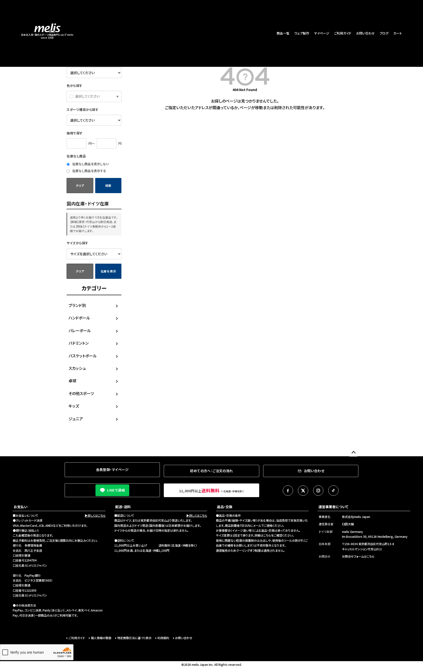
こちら (267, 535)
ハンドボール (79, 318)
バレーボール (80, 330)
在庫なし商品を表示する (88, 170)
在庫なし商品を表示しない (90, 164)
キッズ (74, 406)
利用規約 (163, 638)
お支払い (20, 506)
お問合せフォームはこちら (358, 556)
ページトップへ (353, 453)
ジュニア (76, 419)
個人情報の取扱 (101, 638)
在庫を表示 (108, 271)
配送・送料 (123, 506)
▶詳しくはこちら (95, 515)
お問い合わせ (365, 33)
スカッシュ (77, 368)
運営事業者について (333, 506)
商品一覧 (283, 33)
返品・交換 (224, 506)
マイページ (321, 33)
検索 (108, 185)
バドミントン (79, 343)
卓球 (72, 381)
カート (397, 33)
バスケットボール (83, 356)
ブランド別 (77, 305)
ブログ (384, 33)
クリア (80, 185)
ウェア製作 (301, 33)
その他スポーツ (81, 393)
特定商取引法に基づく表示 (134, 638)
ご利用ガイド (342, 33)
